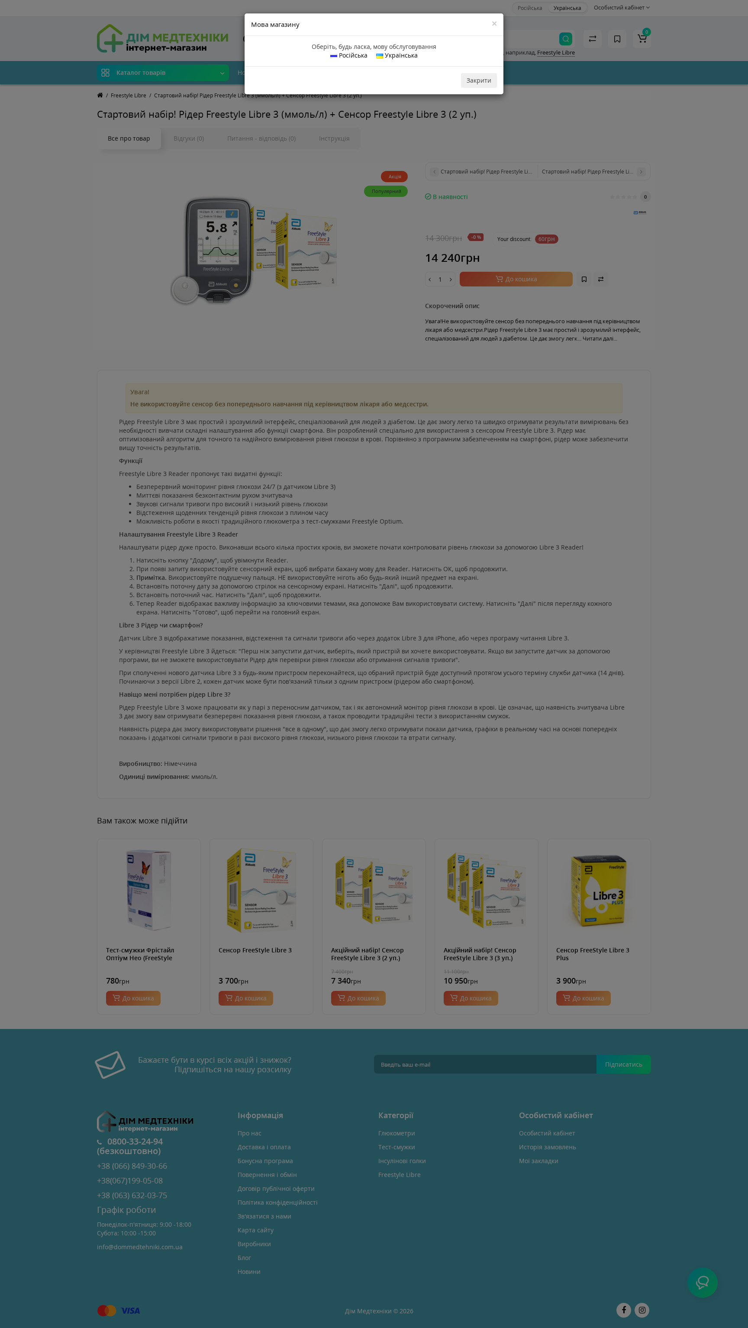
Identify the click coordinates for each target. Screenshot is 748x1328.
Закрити (479, 80)
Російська (352, 55)
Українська (400, 55)
